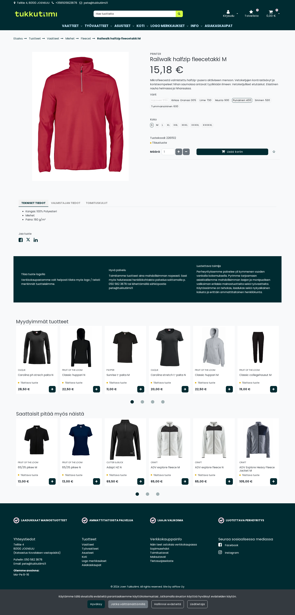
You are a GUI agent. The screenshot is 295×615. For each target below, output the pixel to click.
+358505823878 (66, 3)
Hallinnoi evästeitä (167, 604)
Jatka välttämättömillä (128, 604)
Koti (84, 557)
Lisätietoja (197, 604)
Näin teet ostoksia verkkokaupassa (173, 545)
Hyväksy (96, 604)
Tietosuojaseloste (161, 561)
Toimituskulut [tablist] (97, 203)
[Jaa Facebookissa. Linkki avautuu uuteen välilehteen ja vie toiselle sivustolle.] (22, 241)
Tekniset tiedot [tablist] (33, 203)
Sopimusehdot (159, 549)
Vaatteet (88, 545)
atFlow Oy (178, 586)
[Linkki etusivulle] (36, 14)
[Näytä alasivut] (81, 26)
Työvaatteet (90, 549)
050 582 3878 (33, 560)
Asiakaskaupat (91, 565)
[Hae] (179, 14)
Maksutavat (158, 557)
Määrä (155, 152)
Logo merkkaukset (94, 561)
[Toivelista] (274, 151)
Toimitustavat (159, 553)
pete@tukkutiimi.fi (96, 3)
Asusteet (88, 553)
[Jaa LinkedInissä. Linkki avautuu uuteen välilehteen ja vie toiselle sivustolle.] (37, 241)
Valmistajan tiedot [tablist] (65, 203)
